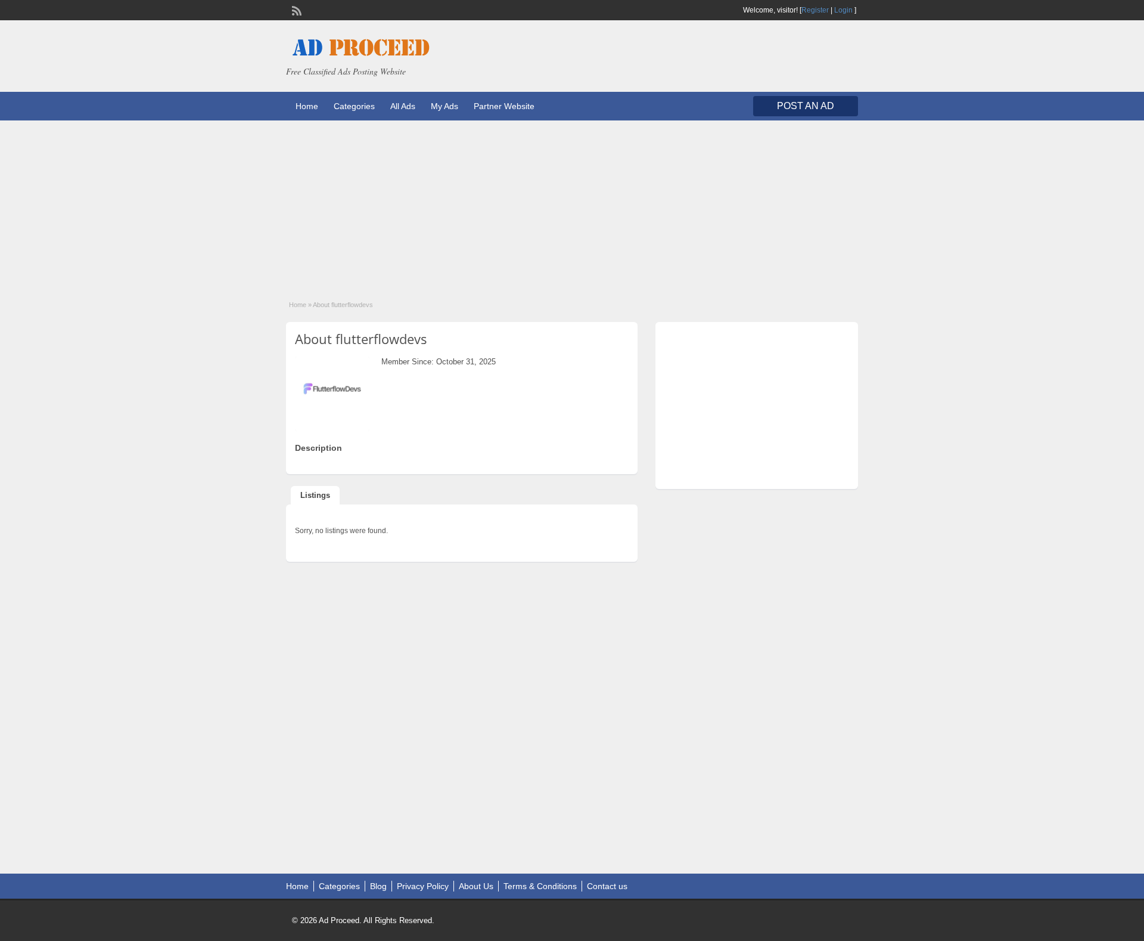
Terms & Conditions (540, 886)
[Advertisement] (572, 203)
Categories (354, 106)
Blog (378, 886)
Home (307, 106)
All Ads (402, 106)
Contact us (607, 886)
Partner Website (504, 106)
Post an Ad (805, 106)
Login (843, 10)
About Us (476, 886)
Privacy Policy (423, 886)
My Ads (444, 106)
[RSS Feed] (295, 9)
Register (815, 10)
